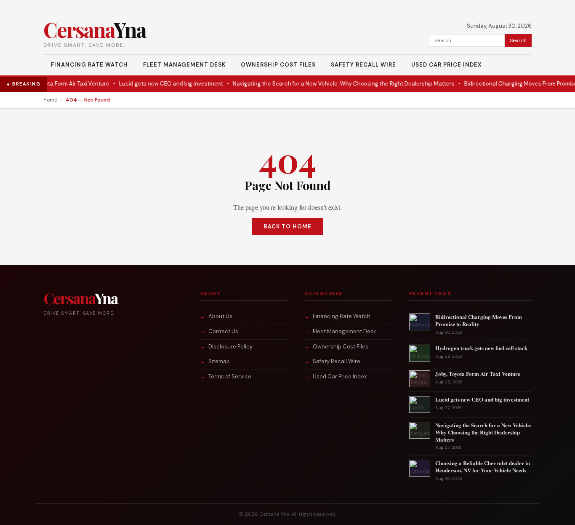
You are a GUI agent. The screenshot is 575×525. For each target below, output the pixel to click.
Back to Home (287, 226)
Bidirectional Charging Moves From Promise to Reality (478, 320)
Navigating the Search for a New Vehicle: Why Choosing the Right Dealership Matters (326, 83)
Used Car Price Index (446, 64)
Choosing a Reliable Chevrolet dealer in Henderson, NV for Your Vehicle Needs (482, 466)
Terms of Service (229, 376)
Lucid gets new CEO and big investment (153, 83)
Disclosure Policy (230, 346)
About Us (220, 316)
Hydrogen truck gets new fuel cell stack (481, 348)
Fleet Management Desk (184, 64)
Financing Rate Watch (89, 64)
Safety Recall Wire (363, 64)
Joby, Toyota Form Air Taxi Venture (48, 83)
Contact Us (223, 331)
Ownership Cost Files (278, 64)
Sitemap (219, 361)
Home (50, 99)
